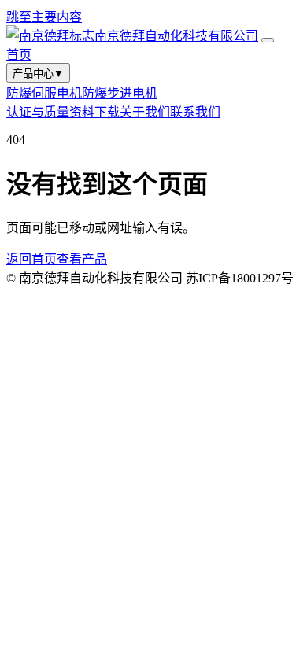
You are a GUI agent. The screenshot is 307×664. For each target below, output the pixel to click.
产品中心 (38, 73)
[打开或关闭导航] (267, 40)
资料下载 (94, 112)
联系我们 (195, 112)
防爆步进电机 (119, 93)
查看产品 (82, 259)
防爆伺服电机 (44, 93)
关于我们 (145, 112)
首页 (18, 54)
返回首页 (31, 259)
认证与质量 (37, 112)
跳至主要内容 (44, 17)
